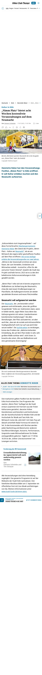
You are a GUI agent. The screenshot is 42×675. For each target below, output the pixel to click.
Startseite (5, 103)
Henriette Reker (22, 103)
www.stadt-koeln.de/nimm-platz (14, 491)
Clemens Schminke (10, 123)
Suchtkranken (22, 327)
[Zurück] (3, 8)
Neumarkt (19, 251)
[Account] (38, 3)
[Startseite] (21, 3)
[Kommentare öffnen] (40, 216)
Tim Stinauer (9, 466)
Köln (12, 103)
